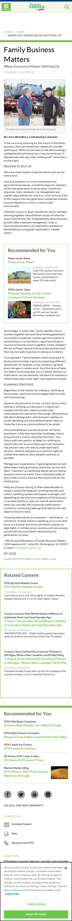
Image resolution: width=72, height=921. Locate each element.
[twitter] (21, 794)
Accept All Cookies (36, 914)
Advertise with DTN (22, 843)
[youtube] (34, 794)
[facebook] (8, 794)
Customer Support (22, 824)
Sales (14, 833)
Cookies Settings (35, 904)
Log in (8, 805)
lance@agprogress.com (27, 548)
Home (8, 32)
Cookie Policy (12, 894)
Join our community (29, 805)
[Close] (66, 868)
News (21, 32)
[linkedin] (48, 794)
